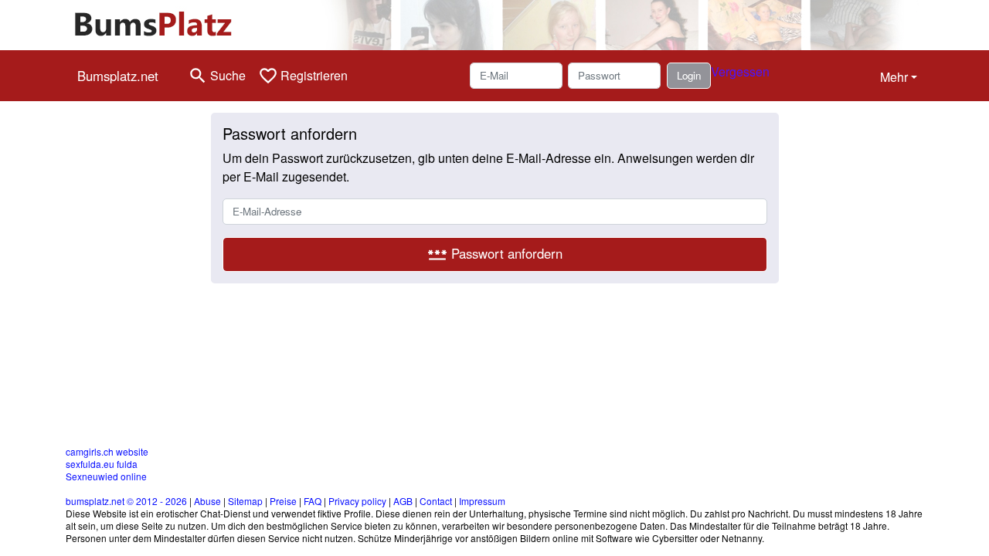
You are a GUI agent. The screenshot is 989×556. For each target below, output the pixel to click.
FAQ (312, 500)
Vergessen (740, 71)
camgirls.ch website (107, 451)
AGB (403, 500)
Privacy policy (357, 500)
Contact (436, 500)
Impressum (482, 500)
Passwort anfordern (494, 254)
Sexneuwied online (106, 476)
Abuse (207, 500)
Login (689, 75)
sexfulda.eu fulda (102, 463)
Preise (283, 500)
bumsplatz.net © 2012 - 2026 (126, 500)
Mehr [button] (894, 77)
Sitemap (245, 500)
